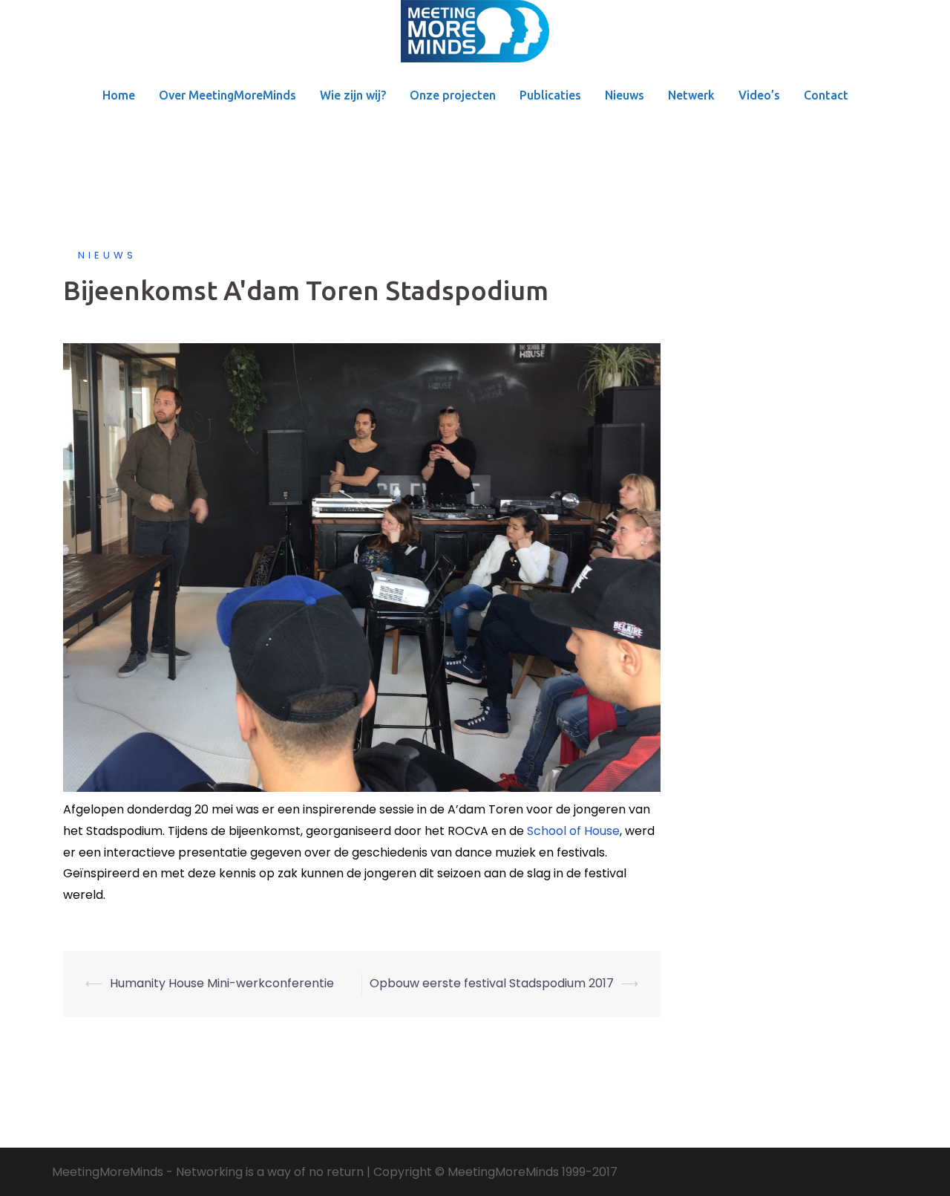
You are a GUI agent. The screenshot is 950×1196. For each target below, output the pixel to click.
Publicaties (550, 95)
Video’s (759, 95)
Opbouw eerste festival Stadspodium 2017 (492, 983)
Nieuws (624, 95)
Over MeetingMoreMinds (227, 95)
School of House (573, 830)
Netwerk (691, 95)
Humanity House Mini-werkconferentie (222, 983)
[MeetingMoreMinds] (475, 36)
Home (118, 95)
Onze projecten (453, 95)
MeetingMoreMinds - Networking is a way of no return (208, 1171)
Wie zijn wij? (353, 95)
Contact (826, 95)
